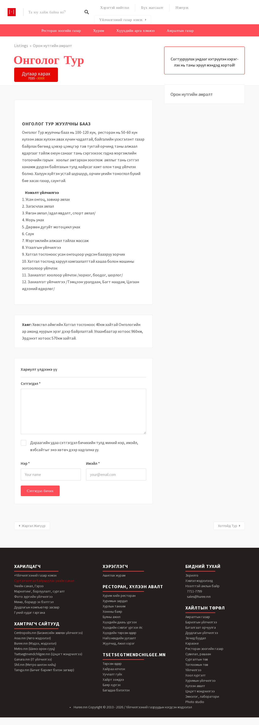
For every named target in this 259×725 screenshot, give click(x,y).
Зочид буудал (195, 638)
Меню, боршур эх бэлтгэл (34, 602)
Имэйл (93, 463)
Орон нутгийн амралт (52, 45)
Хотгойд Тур (227, 525)
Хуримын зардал (115, 601)
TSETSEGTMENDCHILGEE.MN (134, 654)
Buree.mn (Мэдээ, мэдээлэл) (35, 643)
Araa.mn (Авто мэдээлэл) (32, 638)
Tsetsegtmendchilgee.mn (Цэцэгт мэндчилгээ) (48, 654)
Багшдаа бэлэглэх (116, 690)
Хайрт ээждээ (113, 679)
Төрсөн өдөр (112, 663)
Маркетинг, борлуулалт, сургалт (39, 591)
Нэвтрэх (182, 7)
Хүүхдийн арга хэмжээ (135, 30)
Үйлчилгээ (193, 670)
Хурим (98, 30)
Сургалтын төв (196, 659)
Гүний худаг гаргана (29, 612)
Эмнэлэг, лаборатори (202, 696)
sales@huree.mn (199, 596)
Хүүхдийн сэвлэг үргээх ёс (123, 627)
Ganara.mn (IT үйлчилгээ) (33, 659)
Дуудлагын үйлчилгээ (201, 632)
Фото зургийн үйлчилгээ (33, 596)
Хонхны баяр (112, 611)
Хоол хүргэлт (195, 675)
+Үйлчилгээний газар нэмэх (35, 575)
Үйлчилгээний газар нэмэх (121, 19)
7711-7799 (194, 591)
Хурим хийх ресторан (119, 595)
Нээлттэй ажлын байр (202, 586)
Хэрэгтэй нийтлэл (114, 7)
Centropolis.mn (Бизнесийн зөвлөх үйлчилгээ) (48, 632)
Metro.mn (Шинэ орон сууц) (34, 648)
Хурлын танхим (114, 606)
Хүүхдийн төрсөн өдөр (119, 632)
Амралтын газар (180, 30)
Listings (21, 45)
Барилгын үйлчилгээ (201, 622)
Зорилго (191, 575)
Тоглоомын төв (196, 664)
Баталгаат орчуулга (200, 627)
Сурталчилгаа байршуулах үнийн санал (44, 580)
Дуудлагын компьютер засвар (36, 607)
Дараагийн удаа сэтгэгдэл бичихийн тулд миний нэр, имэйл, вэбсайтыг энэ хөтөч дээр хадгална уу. (84, 446)
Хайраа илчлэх (114, 669)
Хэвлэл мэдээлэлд (199, 580)
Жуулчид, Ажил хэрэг (119, 643)
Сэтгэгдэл (31, 383)
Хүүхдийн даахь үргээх (120, 622)
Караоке (192, 643)
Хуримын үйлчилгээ (200, 680)
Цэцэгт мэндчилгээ (200, 691)
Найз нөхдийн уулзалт (119, 638)
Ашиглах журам (114, 575)
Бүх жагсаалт (152, 7)
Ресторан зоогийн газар (61, 30)
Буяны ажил (111, 616)
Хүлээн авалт (195, 686)
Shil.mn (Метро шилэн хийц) (35, 664)
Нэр (25, 463)
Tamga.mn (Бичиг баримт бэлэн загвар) (44, 670)
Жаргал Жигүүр (34, 525)
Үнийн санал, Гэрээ (29, 586)
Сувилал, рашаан (198, 654)
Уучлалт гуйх (112, 674)
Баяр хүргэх (112, 685)
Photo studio (194, 701)
